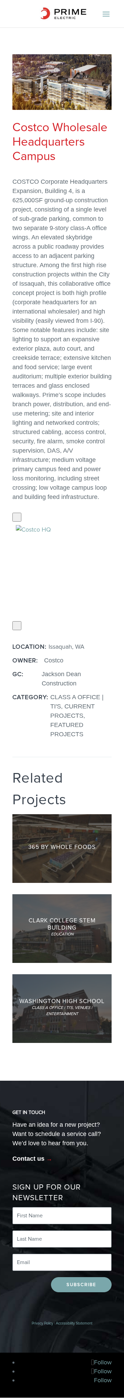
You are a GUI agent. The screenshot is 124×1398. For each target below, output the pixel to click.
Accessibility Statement (74, 1323)
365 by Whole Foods (62, 847)
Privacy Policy (42, 1323)
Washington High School (62, 1001)
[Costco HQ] (53, 571)
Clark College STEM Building (62, 924)
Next (18, 625)
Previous (18, 517)
